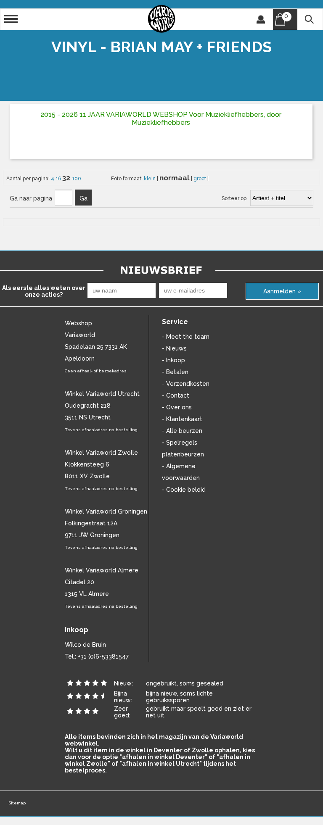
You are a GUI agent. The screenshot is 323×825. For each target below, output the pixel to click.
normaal (175, 178)
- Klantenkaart (182, 419)
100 (76, 179)
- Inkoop (173, 360)
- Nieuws (174, 348)
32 (67, 178)
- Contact (175, 395)
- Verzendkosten (185, 383)
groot (200, 179)
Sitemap (17, 803)
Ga (83, 198)
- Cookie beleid (184, 489)
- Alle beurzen (182, 430)
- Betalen (175, 372)
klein (150, 179)
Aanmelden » (282, 291)
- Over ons (177, 407)
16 (59, 179)
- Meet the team (185, 336)
